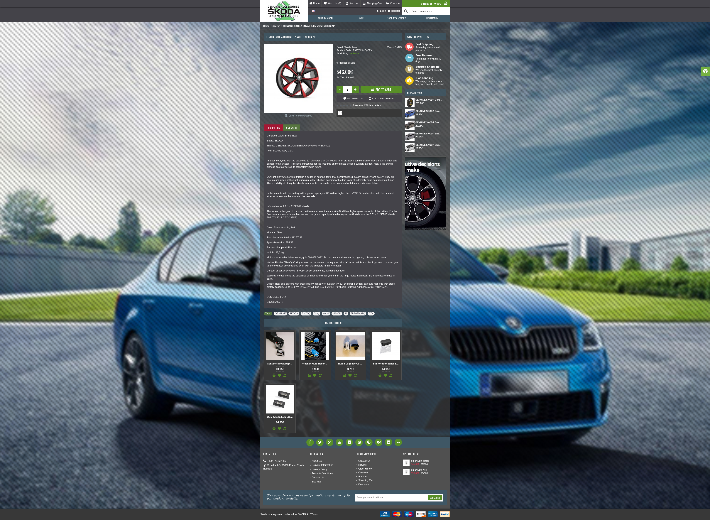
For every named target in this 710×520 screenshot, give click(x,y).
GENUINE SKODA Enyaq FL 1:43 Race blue (428, 111)
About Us (317, 461)
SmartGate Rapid (420, 461)
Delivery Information (322, 465)
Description (273, 128)
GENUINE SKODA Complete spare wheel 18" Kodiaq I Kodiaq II (428, 100)
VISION (337, 313)
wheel (326, 313)
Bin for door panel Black (386, 363)
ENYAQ (306, 313)
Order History (365, 468)
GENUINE (280, 313)
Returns (362, 464)
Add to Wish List (355, 98)
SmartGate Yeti (419, 470)
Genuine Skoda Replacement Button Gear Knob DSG (280, 363)
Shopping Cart (365, 480)
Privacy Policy (319, 469)
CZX (371, 313)
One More (363, 484)
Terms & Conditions (322, 473)
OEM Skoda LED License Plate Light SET (280, 417)
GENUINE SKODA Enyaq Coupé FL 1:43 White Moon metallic (428, 145)
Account (362, 476)
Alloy (316, 313)
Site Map (316, 481)
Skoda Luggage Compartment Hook (351, 363)
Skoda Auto (350, 47)
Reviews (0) (291, 128)
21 (346, 313)
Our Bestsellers (333, 323)
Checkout (363, 472)
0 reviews (358, 105)
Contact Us (318, 477)
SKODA (294, 313)
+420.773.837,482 (276, 461)
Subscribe (435, 497)
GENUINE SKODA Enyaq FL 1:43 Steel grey (428, 133)
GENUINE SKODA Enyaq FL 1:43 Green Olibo (428, 122)
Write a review (373, 105)
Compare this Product (383, 98)
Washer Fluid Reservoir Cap (315, 363)
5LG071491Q (358, 313)
